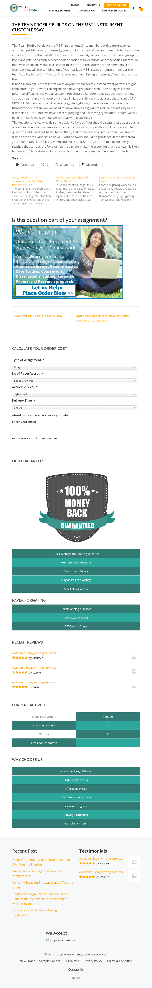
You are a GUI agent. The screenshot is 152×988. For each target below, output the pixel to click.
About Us (93, 5)
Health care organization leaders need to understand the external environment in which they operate (40, 899)
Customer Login (114, 10)
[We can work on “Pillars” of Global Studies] (77, 189)
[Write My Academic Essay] (24, 7)
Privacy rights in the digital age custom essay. (37, 315)
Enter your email (25, 422)
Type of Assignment (28, 360)
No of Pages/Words (27, 374)
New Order (27, 961)
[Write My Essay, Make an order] (67, 261)
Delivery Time (23, 401)
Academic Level (24, 387)
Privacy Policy (92, 961)
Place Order (116, 5)
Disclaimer (72, 961)
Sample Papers (59, 10)
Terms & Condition (119, 961)
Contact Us (86, 10)
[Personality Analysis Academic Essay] (120, 189)
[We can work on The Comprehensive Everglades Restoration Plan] (33, 190)
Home (75, 5)
